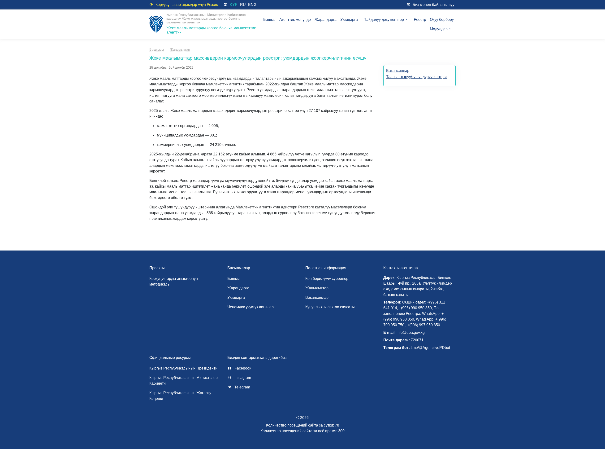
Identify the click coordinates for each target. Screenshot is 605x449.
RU (243, 5)
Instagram (242, 378)
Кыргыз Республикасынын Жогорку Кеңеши (180, 396)
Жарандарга (326, 20)
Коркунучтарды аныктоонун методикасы (173, 281)
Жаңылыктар (180, 49)
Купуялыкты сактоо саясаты (330, 307)
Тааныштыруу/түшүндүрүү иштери (416, 77)
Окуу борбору (442, 20)
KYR (234, 5)
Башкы (269, 20)
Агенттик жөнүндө (295, 20)
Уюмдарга (349, 20)
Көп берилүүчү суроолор (326, 279)
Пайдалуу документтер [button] (384, 20)
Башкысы (156, 49)
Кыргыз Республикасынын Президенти (183, 368)
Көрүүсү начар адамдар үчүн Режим (187, 5)
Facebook (242, 368)
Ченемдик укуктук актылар (250, 307)
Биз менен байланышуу (433, 5)
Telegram (241, 387)
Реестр (420, 20)
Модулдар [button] (439, 29)
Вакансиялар (397, 71)
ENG (252, 5)
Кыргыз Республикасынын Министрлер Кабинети (183, 380)
